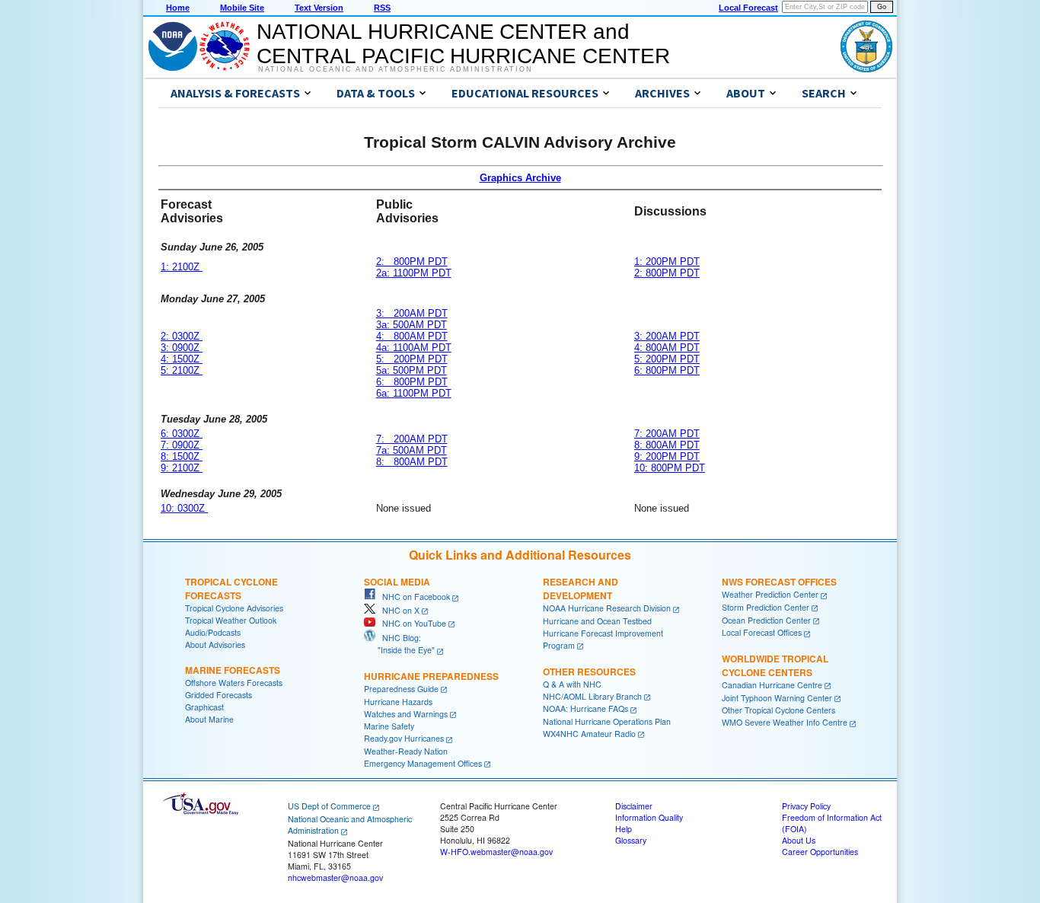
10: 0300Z (184, 508)
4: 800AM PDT (412, 336)
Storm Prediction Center (765, 607)
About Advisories (215, 644)
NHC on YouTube (410, 623)
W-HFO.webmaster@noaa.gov (496, 851)
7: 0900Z (182, 445)
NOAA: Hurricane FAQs (585, 708)
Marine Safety (389, 726)
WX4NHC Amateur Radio (589, 733)
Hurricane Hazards (398, 701)
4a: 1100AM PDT (413, 347)
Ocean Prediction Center (766, 620)
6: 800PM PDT (412, 382)
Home (178, 7)
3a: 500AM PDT (411, 324)
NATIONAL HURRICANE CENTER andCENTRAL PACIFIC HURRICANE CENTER (463, 44)
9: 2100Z (182, 468)
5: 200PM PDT (412, 359)
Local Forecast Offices (762, 632)
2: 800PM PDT (412, 261)
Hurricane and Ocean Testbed (597, 621)
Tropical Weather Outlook (230, 620)
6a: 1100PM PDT (413, 393)
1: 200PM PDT (667, 261)
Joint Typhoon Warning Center (777, 698)
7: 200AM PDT (412, 439)
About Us (798, 840)
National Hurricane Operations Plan (607, 721)
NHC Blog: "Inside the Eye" (399, 644)
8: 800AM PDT (412, 461)
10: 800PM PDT (669, 468)
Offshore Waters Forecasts (233, 682)
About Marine (209, 719)
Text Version (319, 7)
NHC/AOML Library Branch (592, 696)
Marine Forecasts (232, 670)
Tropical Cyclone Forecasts (231, 588)
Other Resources (589, 671)
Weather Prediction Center (770, 594)
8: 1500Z (182, 456)
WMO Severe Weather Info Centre (784, 722)
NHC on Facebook (412, 596)
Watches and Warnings (406, 714)
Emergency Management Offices (423, 763)
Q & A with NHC (572, 684)
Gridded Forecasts (218, 694)
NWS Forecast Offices (779, 582)
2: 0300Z (182, 336)
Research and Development (580, 588)
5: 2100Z (182, 370)
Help (623, 828)
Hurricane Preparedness (431, 676)
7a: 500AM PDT (411, 450)
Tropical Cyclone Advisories (234, 608)
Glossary (630, 840)
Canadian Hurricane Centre (772, 685)
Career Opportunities (820, 851)
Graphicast (204, 707)
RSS (382, 7)
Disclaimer (633, 806)
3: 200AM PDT (412, 313)
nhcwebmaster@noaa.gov (335, 877)
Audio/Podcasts (213, 632)
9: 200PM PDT (667, 456)
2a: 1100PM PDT (413, 273)
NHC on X (397, 610)
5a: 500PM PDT (411, 370)
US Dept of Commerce (329, 806)
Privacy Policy (806, 806)
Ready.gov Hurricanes (404, 738)
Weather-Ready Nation (406, 751)
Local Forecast (748, 7)
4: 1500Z (182, 359)
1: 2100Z (182, 267)
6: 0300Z (182, 433)
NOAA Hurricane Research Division (607, 608)
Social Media (397, 582)
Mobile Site (242, 7)
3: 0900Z (182, 347)
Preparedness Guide (401, 688)
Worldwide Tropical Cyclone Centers (775, 665)
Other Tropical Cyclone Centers (778, 710)
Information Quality (649, 817)
